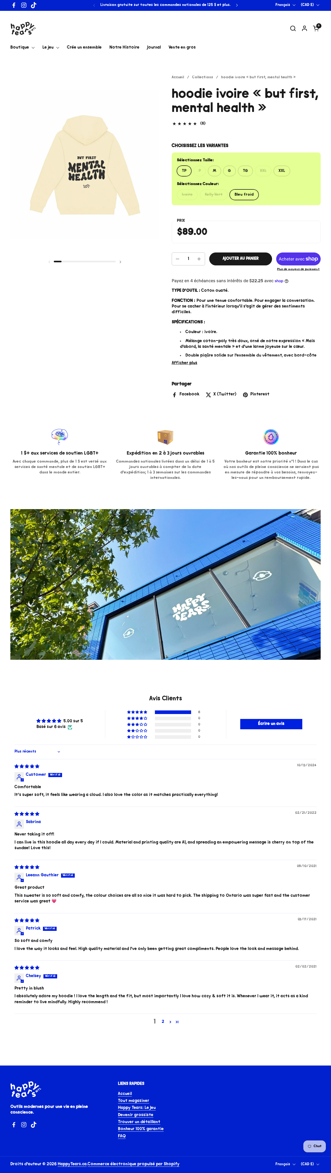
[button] (293, 28)
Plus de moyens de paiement (298, 269)
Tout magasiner (133, 1101)
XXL (263, 171)
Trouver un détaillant (139, 1122)
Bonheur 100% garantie (141, 1129)
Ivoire (187, 195)
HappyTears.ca (72, 1164)
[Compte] (304, 28)
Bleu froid (244, 195)
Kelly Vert (214, 195)
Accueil (125, 1094)
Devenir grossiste (135, 1115)
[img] (26, 767)
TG (245, 171)
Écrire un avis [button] (271, 724)
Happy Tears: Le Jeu (137, 1108)
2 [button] (163, 1022)
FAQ (122, 1136)
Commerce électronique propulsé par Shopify (133, 1164)
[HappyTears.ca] (23, 28)
